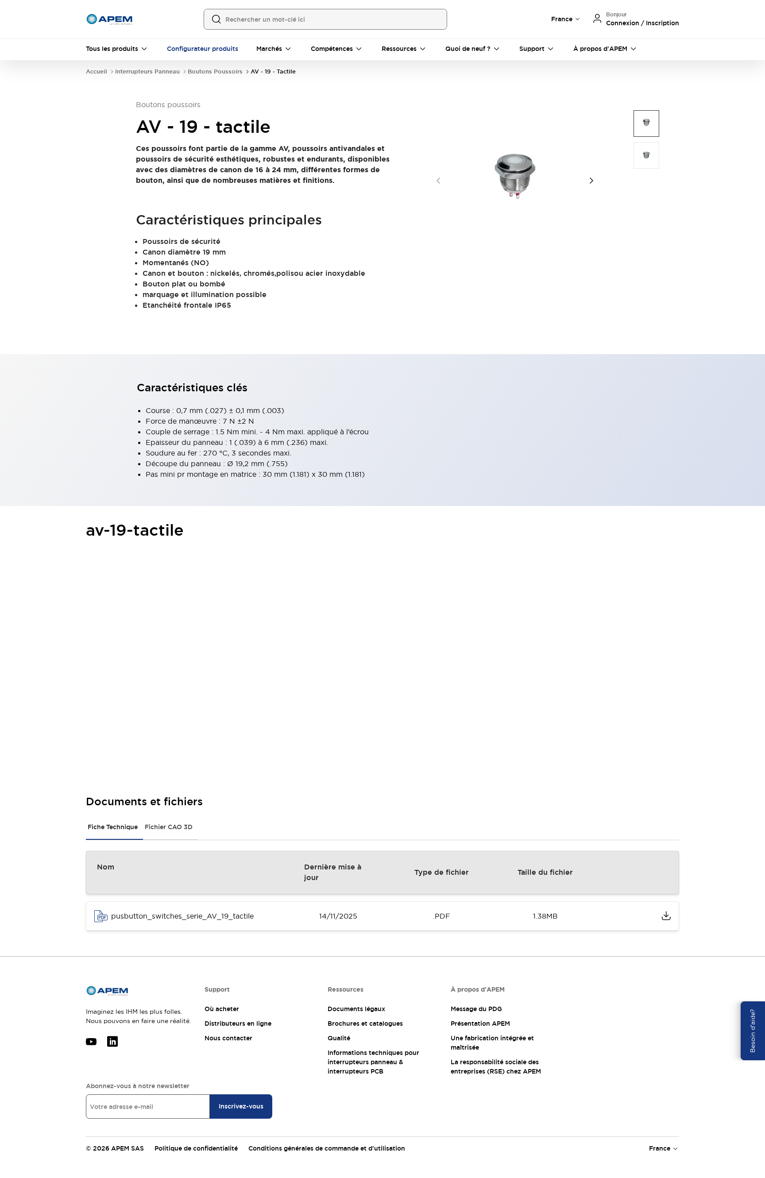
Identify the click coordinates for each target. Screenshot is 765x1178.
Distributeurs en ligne (238, 1023)
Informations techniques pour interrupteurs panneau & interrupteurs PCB (373, 1062)
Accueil (96, 71)
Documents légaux (356, 1009)
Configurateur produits (202, 49)
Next (591, 180)
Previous (438, 180)
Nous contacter (228, 1038)
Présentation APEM (480, 1023)
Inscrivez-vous (241, 1106)
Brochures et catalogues (365, 1023)
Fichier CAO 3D (169, 827)
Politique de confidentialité (196, 1148)
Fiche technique (113, 827)
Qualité (339, 1038)
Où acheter (222, 1009)
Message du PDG (476, 1009)
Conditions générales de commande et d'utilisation (326, 1148)
